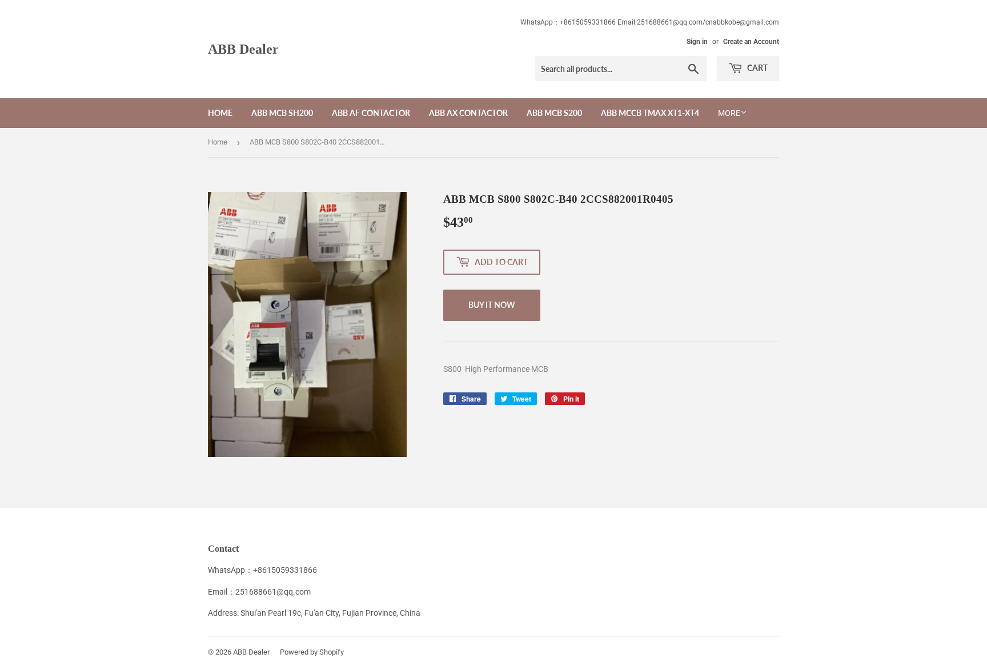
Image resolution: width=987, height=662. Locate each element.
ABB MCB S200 (554, 113)
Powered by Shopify (312, 652)
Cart (756, 68)
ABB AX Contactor (468, 113)
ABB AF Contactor (371, 113)
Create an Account (751, 42)
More (729, 113)
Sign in (697, 42)
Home (220, 113)
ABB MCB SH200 (282, 113)
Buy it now (491, 305)
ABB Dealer (243, 49)
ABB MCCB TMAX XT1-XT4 (650, 113)
